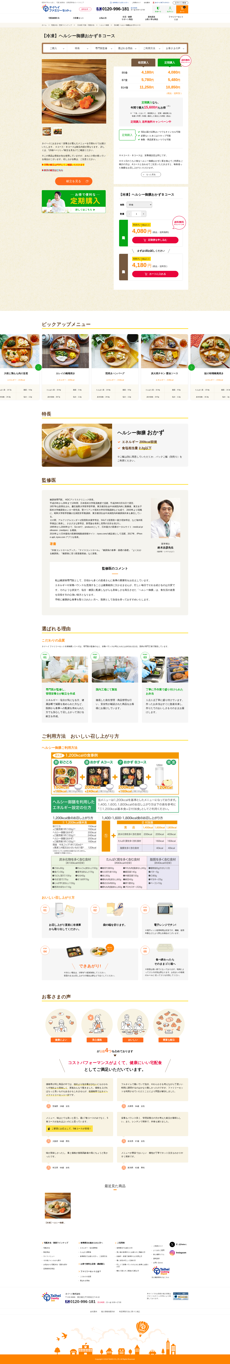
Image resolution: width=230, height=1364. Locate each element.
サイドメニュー (49, 1256)
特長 (77, 48)
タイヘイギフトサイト (162, 2)
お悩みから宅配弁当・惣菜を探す (55, 1264)
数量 (122, 214)
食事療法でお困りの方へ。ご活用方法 (93, 1256)
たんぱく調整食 (85, 1252)
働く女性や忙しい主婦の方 (126, 1260)
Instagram (181, 1253)
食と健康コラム (158, 1254)
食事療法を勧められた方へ (92, 1243)
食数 (122, 205)
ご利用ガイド (136, 2)
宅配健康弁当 (53, 18)
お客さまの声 (173, 48)
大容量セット (78, 18)
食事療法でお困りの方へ (121, 2)
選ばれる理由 (125, 48)
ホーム (44, 25)
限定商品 (46, 1252)
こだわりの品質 (85, 1276)
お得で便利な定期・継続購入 (93, 1264)
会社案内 (147, 2)
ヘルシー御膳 (104, 25)
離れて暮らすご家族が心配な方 (128, 1271)
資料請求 (84, 9)
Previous (38, 367)
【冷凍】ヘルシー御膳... (55, 1223)
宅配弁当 (46, 1248)
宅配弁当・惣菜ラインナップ (61, 25)
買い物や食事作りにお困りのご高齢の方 (131, 1252)
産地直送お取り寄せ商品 (151, 18)
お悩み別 (102, 18)
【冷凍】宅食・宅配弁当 (85, 25)
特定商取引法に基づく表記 (129, 1312)
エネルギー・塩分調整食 (89, 1248)
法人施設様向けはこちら (160, 1277)
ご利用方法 (149, 48)
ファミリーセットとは (176, 18)
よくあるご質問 (158, 1250)
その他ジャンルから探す (52, 1260)
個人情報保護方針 (108, 1312)
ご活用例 (121, 1243)
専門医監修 (101, 48)
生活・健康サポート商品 (127, 18)
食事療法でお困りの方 (125, 1248)
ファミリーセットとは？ (91, 1271)
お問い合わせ (158, 1263)
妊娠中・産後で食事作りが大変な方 (129, 1256)
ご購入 (53, 48)
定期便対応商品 (49, 1269)
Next (191, 367)
